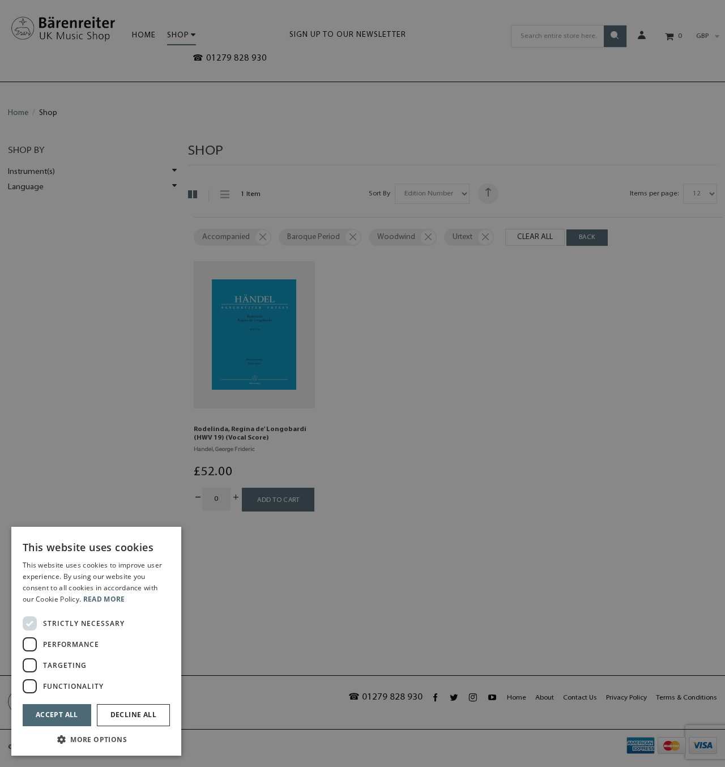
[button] (96, 739)
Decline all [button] (133, 714)
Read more (104, 599)
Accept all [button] (57, 714)
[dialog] (96, 641)
